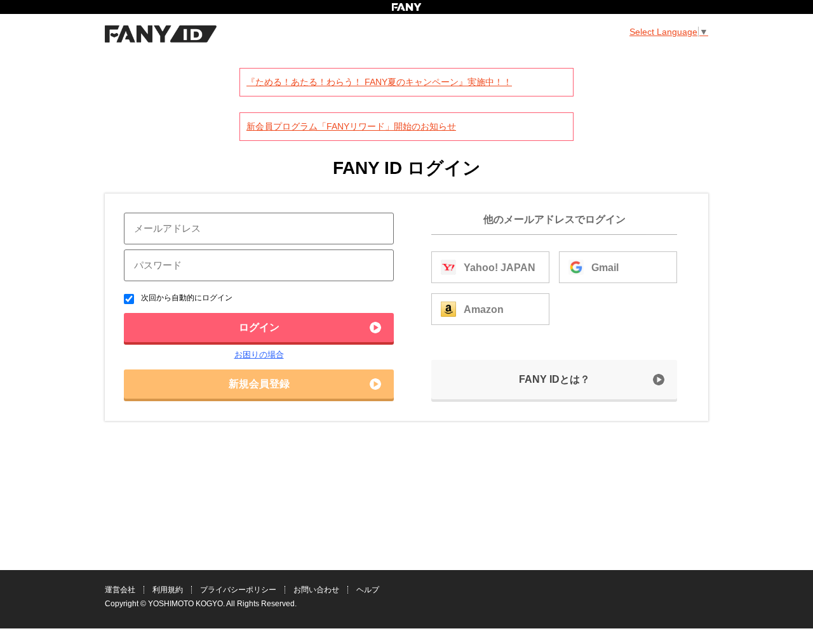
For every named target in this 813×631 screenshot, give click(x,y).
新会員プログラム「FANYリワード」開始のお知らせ (351, 126)
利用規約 (167, 589)
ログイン (259, 327)
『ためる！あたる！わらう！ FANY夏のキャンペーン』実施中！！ (379, 82)
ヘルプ (367, 589)
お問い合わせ (316, 589)
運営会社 (120, 589)
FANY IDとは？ (554, 379)
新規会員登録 (259, 383)
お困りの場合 (259, 354)
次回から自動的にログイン (185, 297)
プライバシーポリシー (238, 589)
